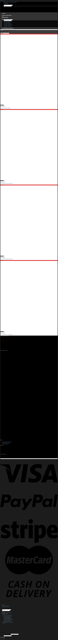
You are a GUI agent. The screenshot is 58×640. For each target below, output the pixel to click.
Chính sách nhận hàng (5, 443)
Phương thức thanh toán (5, 606)
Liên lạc (3, 605)
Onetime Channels (5, 17)
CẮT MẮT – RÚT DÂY (7, 620)
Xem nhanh (2, 180)
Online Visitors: (4, 455)
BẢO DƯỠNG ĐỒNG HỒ (7, 20)
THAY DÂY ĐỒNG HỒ (7, 617)
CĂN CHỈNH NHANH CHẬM (8, 25)
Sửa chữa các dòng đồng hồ (6, 15)
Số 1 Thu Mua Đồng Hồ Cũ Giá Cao (7, 28)
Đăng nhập (2, 637)
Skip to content (2, 0)
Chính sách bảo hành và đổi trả (6, 441)
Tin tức (3, 604)
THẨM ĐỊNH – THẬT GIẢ (7, 26)
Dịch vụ (3, 19)
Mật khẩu (2, 635)
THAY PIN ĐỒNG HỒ (7, 22)
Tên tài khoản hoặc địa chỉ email (5, 634)
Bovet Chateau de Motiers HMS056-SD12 (6, 334)
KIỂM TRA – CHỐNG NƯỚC (8, 24)
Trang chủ (3, 13)
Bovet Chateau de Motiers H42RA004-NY (6, 183)
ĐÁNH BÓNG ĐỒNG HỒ (7, 23)
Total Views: (4, 456)
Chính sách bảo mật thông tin (6, 442)
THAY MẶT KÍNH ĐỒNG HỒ (8, 21)
